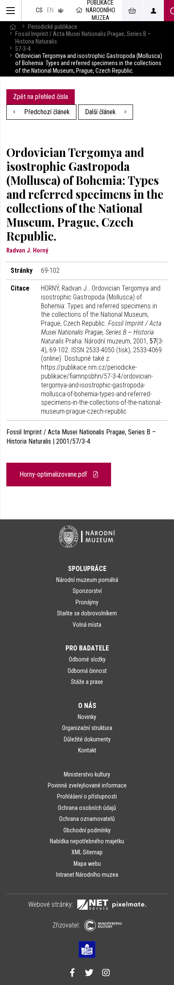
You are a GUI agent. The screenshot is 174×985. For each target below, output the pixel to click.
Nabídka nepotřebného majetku (87, 841)
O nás (87, 706)
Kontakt (87, 750)
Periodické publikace (52, 26)
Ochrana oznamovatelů (87, 818)
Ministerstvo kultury (87, 774)
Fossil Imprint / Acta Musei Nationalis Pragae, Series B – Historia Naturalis (83, 37)
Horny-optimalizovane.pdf (54, 474)
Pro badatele (87, 648)
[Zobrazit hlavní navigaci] (11, 10)
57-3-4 (22, 48)
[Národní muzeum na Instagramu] (106, 974)
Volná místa (87, 624)
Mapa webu (87, 863)
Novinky (87, 716)
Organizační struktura (87, 727)
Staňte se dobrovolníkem (87, 613)
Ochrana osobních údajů (87, 807)
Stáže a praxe (87, 681)
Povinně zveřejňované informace (87, 785)
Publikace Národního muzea (100, 10)
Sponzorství (87, 590)
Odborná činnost (87, 670)
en (50, 10)
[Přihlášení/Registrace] (153, 10)
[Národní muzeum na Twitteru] (89, 974)
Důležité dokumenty (87, 739)
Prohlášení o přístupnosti (87, 796)
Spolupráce (87, 569)
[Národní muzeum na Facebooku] (72, 974)
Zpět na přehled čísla (40, 97)
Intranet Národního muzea (87, 874)
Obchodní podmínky (87, 830)
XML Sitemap (87, 852)
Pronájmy (87, 602)
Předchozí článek (46, 112)
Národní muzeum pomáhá (87, 579)
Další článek (101, 112)
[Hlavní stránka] (12, 26)
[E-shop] (132, 10)
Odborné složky (87, 659)
